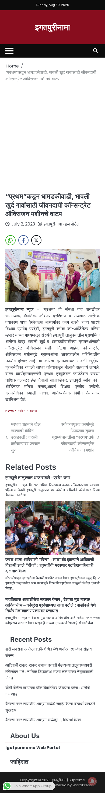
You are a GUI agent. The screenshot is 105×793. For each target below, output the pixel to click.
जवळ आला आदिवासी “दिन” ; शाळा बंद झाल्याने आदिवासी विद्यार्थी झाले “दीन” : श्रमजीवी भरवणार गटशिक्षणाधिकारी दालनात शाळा (49, 565)
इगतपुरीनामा (52, 27)
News (9, 410)
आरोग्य (21, 410)
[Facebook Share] (23, 240)
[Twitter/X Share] (36, 240)
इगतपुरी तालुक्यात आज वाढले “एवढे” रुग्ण (37, 477)
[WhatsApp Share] (10, 240)
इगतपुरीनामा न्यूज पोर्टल (61, 224)
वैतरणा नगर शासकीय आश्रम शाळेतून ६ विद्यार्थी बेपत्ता (43, 720)
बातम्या (33, 410)
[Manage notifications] (92, 781)
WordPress (82, 785)
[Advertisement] (52, 137)
